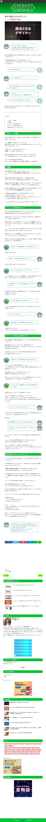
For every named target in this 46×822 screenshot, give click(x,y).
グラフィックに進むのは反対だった (15, 125)
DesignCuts (10, 745)
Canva (6, 745)
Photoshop (29, 747)
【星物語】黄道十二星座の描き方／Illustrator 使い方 (20, 702)
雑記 (5, 753)
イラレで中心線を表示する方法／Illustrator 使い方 (23, 585)
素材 (19, 753)
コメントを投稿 (8, 571)
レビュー (31, 751)
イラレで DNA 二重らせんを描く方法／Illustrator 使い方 (20, 722)
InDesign (15, 747)
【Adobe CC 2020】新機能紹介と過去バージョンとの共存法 (25, 606)
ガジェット (28, 749)
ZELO (14, 749)
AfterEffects (28, 743)
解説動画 (35, 751)
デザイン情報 (13, 19)
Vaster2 (10, 749)
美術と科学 (31, 753)
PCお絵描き (23, 747)
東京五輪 (26, 753)
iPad (19, 747)
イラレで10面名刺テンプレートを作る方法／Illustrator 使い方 (21, 717)
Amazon (35, 743)
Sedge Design (23, 820)
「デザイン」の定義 (11, 120)
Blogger (39, 743)
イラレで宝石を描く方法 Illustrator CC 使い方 (22, 590)
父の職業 (9, 122)
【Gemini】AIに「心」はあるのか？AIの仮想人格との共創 (21, 732)
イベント (23, 749)
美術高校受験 (36, 753)
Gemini (6, 747)
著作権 (22, 753)
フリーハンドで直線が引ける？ (14, 123)
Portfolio (33, 747)
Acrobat (6, 743)
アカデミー (18, 749)
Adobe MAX (22, 743)
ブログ (23, 751)
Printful (37, 747)
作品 (39, 751)
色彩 (13, 753)
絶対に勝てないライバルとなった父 (15, 127)
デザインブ (39, 749)
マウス (26, 751)
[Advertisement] (23, 557)
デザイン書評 (7, 751)
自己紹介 (19, 19)
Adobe (10, 743)
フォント (19, 751)
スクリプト (33, 749)
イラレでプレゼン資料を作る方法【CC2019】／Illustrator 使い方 (26, 600)
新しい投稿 (6, 575)
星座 (16, 753)
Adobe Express (16, 743)
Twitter (6, 749)
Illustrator (10, 747)
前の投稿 (40, 575)
